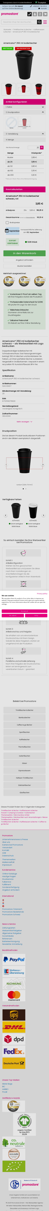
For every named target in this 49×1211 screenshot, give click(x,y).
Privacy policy (42, 593)
